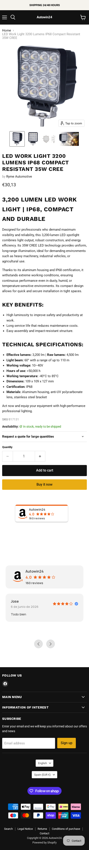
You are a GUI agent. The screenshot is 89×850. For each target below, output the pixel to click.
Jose (15, 601)
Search (8, 828)
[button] (17, 139)
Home (6, 30)
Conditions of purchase (66, 828)
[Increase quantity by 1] (40, 456)
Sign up (66, 743)
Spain (42, 774)
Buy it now (44, 484)
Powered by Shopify (44, 842)
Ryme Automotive (19, 176)
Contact (44, 833)
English (42, 763)
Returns (42, 828)
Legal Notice (25, 828)
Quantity (7, 447)
